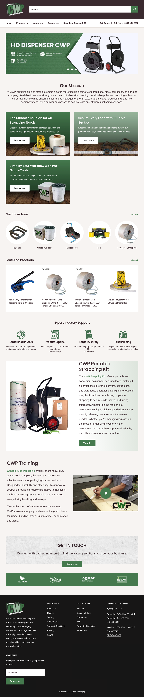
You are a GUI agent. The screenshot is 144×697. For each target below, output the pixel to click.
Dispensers (82, 617)
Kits (78, 621)
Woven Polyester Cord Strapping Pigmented (118, 301)
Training (50, 617)
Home (8, 23)
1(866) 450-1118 (114, 608)
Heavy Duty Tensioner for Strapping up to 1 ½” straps (20, 301)
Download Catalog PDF (74, 23)
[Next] (138, 232)
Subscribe (15, 681)
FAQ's (50, 635)
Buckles (80, 608)
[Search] (134, 9)
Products (20, 23)
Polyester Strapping (86, 626)
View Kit (87, 443)
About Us (38, 23)
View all (135, 214)
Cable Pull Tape (84, 613)
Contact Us (53, 23)
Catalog (50, 613)
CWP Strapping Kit (94, 376)
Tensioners (82, 630)
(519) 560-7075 (114, 635)
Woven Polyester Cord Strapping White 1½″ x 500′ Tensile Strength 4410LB (87, 303)
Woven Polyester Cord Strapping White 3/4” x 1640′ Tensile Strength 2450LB (55, 303)
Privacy (50, 630)
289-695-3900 (113, 622)
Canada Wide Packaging (21, 470)
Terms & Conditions (56, 626)
